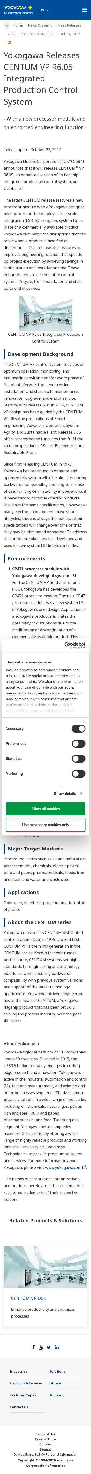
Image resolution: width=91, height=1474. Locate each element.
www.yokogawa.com (63, 1167)
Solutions (57, 1371)
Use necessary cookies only (45, 825)
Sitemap (46, 1449)
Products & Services (26, 1383)
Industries (18, 1371)
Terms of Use (46, 1434)
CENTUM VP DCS (28, 1298)
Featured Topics (23, 1395)
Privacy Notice (45, 1439)
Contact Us (19, 1407)
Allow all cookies (45, 809)
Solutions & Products (37, 33)
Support (56, 1395)
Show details (65, 793)
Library (55, 1383)
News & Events (40, 25)
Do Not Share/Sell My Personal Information (45, 1454)
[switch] (78, 744)
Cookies (46, 1444)
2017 (12, 33)
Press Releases (69, 25)
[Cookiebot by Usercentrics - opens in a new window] (64, 645)
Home (18, 25)
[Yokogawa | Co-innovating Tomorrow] (19, 10)
